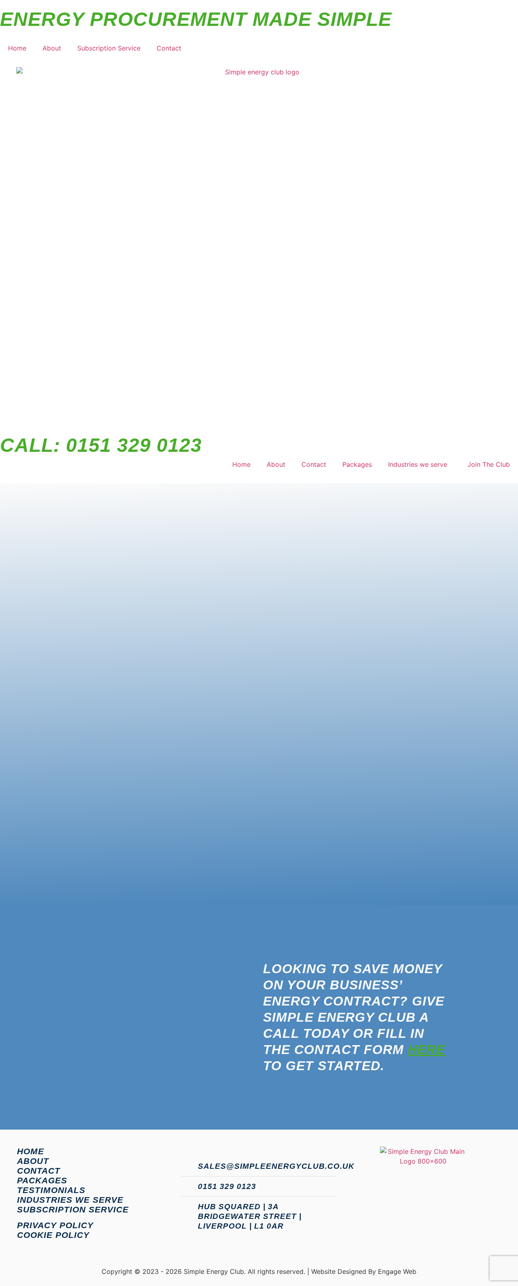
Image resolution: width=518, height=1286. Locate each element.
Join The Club (488, 464)
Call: (101, 445)
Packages (357, 464)
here (426, 1049)
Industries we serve (417, 464)
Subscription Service (108, 48)
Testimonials (51, 1190)
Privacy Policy (55, 1225)
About (51, 48)
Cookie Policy (53, 1235)
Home (17, 48)
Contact (169, 48)
